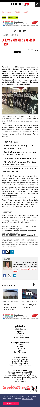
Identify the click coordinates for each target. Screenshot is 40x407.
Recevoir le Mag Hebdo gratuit (20, 365)
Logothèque (20, 334)
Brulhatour (6, 259)
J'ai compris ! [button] (11, 403)
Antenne (20, 344)
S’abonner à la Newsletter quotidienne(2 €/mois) (20, 378)
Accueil (4, 17)
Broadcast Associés (13, 240)
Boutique (20, 379)
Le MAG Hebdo (20, 352)
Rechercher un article (20, 363)
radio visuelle (10, 244)
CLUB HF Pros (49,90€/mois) (20, 374)
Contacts (20, 335)
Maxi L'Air (23, 242)
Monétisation (20, 348)
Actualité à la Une (13, 17)
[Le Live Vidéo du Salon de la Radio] (20, 88)
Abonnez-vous (20, 328)
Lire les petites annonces (20, 359)
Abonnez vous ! (21, 12)
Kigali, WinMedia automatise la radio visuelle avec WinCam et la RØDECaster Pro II (19, 153)
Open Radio (30, 242)
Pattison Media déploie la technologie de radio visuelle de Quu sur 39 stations (18, 146)
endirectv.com (31, 240)
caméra (23, 240)
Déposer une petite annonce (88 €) (20, 372)
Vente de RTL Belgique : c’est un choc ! (29, 305)
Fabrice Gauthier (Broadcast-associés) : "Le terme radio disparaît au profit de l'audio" (19, 163)
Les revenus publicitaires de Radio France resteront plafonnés (10, 306)
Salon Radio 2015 (11, 247)
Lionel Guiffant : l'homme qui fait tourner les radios (20, 158)
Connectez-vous (20, 330)
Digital (20, 350)
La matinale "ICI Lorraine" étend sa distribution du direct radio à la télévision (19, 169)
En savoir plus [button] (27, 399)
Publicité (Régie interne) (20, 337)
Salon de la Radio (21, 244)
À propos (20, 332)
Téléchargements (20, 381)
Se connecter (7, 12)
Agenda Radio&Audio (20, 361)
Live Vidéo (16, 242)
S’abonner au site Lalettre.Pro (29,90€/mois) (20, 376)
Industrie (20, 346)
